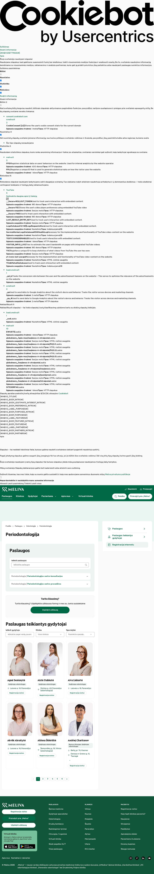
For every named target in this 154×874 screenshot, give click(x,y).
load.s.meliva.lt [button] (12, 271)
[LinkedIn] (143, 858)
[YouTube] (149, 858)
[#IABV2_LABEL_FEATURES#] (14, 418)
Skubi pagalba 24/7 (57, 844)
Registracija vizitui (129, 809)
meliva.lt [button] (10, 158)
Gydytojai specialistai (58, 814)
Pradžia (8, 526)
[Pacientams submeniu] (55, 496)
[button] (80, 119)
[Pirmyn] (67, 779)
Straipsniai (125, 824)
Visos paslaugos (55, 849)
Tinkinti (27, 483)
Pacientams (47, 496)
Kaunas (88, 814)
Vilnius (87, 809)
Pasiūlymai (125, 829)
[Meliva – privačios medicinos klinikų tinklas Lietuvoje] (13, 489)
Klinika (39, 630)
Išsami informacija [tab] (8, 50)
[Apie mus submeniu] (73, 496)
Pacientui (125, 804)
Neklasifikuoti (7, 304)
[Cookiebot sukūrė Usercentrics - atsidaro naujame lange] (77, 22)
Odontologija (31, 526)
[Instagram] (130, 858)
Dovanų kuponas (128, 844)
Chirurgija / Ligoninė (58, 834)
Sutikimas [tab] (4, 47)
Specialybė (71, 630)
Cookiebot (63, 393)
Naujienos (125, 819)
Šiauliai (88, 824)
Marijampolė (90, 839)
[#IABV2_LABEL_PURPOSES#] (14, 409)
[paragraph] (77, 457)
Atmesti (3, 483)
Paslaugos (7, 496)
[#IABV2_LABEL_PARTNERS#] (14, 427)
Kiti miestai (90, 849)
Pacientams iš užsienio (130, 839)
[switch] (1, 80)
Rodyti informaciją (8, 96)
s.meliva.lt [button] (10, 287)
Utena (87, 844)
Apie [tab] (2, 56)
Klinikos (20, 496)
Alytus (87, 834)
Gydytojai (33, 496)
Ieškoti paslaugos (18, 561)
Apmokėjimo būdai (129, 834)
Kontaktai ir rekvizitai (20, 858)
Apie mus (65, 496)
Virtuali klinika (85, 496)
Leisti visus (37, 483)
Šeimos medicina (56, 809)
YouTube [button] (10, 191)
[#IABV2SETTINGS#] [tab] (10, 53)
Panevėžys (89, 829)
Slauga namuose (128, 849)
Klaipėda (89, 819)
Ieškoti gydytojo (13, 630)
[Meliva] (19, 805)
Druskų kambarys (56, 824)
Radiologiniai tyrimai (58, 829)
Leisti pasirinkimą (16, 483)
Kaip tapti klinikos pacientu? (133, 814)
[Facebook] (137, 858)
